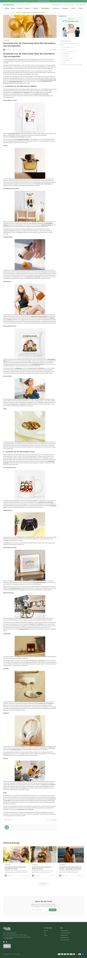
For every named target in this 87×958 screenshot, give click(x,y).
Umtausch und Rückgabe (65, 932)
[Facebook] (3, 942)
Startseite (5, 12)
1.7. (65, 60)
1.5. (65, 56)
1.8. (63, 62)
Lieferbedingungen (64, 935)
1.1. (67, 47)
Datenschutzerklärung (64, 939)
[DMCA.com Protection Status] (7, 946)
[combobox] (63, 4)
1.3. (68, 51)
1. (69, 44)
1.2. (63, 49)
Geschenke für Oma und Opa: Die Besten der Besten (41, 868)
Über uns (46, 930)
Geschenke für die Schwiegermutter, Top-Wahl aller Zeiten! (15, 868)
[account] (78, 4)
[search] (53, 4)
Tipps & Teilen (11, 12)
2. (70, 64)
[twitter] (54, 50)
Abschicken (52, 909)
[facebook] (52, 50)
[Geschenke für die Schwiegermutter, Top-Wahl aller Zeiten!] (16, 854)
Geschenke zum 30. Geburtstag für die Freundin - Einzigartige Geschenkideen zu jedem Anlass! (70, 868)
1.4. (65, 54)
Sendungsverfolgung (26, 4)
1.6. (67, 58)
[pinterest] (56, 50)
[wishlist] (80, 4)
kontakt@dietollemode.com (10, 932)
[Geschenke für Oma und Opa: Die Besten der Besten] (43, 854)
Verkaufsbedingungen (64, 937)
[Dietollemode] (8, 4)
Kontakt (45, 935)
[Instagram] (6, 942)
